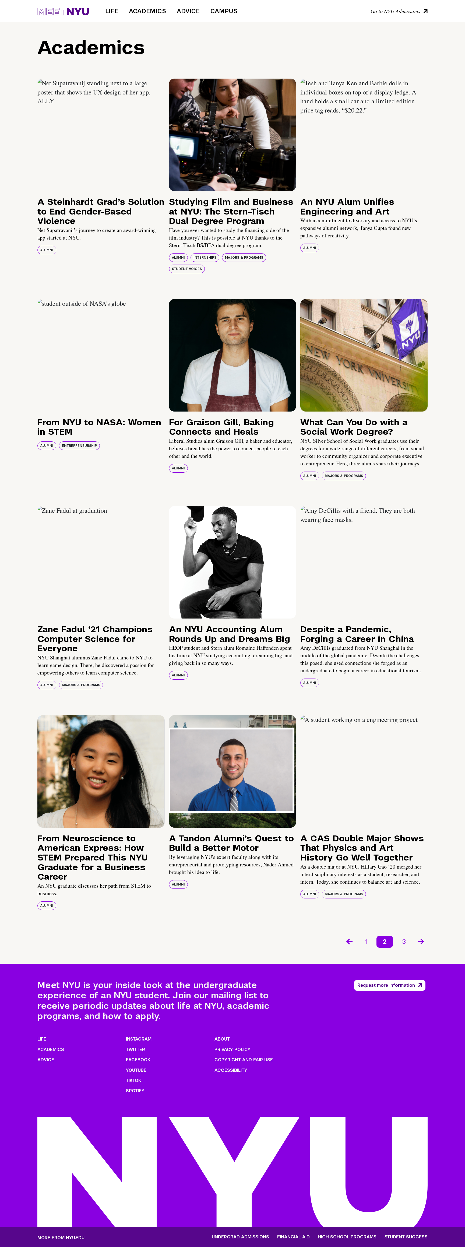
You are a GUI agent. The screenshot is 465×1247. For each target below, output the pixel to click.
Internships (204, 257)
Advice (188, 11)
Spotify (135, 1091)
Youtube (136, 1070)
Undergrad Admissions (240, 1237)
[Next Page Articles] (421, 941)
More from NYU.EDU (60, 1238)
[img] (101, 135)
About (222, 1039)
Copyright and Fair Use (243, 1060)
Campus (223, 11)
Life (111, 11)
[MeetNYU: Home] (63, 10)
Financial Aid (293, 1237)
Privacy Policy (232, 1049)
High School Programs (347, 1237)
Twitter (135, 1049)
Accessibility (230, 1070)
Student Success (406, 1237)
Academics (147, 11)
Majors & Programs (244, 257)
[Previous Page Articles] (349, 941)
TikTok (133, 1080)
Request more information (386, 985)
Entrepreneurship (79, 446)
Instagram (139, 1039)
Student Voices (187, 269)
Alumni (46, 250)
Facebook (138, 1060)
